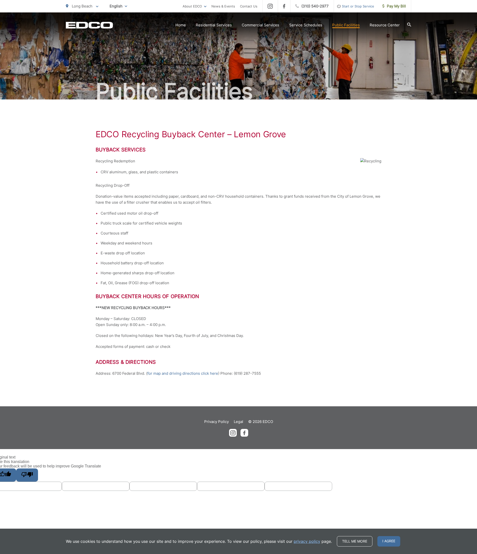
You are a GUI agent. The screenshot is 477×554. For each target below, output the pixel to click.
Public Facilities (346, 25)
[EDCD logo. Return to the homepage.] (89, 25)
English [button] (116, 6)
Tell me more (354, 541)
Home (180, 25)
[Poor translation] (27, 475)
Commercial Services (260, 25)
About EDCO (192, 6)
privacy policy (307, 541)
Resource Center (385, 25)
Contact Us (248, 6)
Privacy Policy (216, 421)
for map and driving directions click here (182, 373)
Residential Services (214, 25)
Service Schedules (305, 25)
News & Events (223, 6)
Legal (238, 421)
